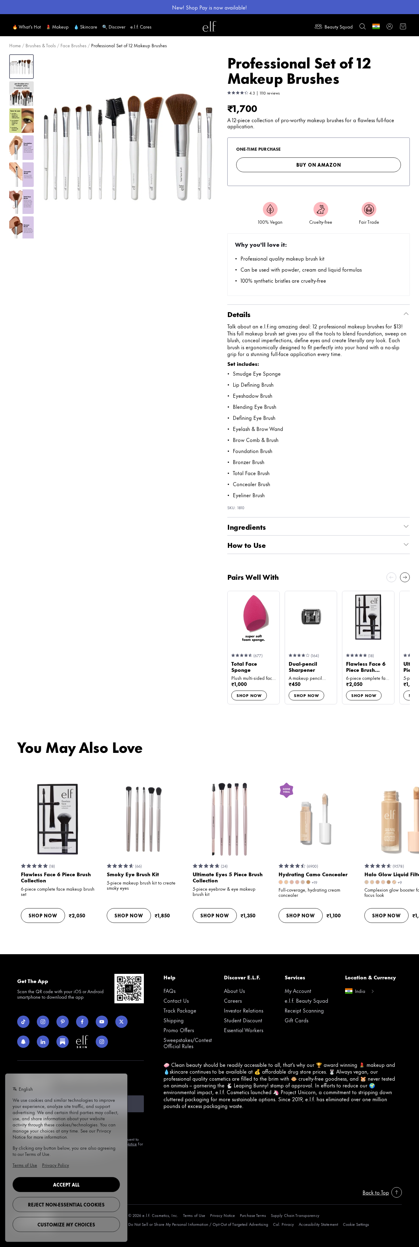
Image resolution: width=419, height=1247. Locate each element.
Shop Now (249, 695)
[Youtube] (102, 1022)
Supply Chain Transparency (295, 1215)
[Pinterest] (62, 1022)
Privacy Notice (222, 1215)
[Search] (362, 26)
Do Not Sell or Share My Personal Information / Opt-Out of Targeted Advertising (198, 1224)
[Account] (389, 26)
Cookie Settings (356, 1224)
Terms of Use (194, 1215)
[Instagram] (43, 1022)
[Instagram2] (102, 1042)
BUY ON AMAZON (318, 164)
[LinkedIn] (43, 1042)
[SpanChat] (23, 1042)
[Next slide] (405, 577)
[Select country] (376, 26)
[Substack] (62, 1042)
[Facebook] (82, 1022)
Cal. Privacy (283, 1224)
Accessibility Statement (318, 1224)
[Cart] (403, 26)
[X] (121, 1022)
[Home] (209, 26)
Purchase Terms (253, 1215)
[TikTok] (23, 1022)
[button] (128, 145)
